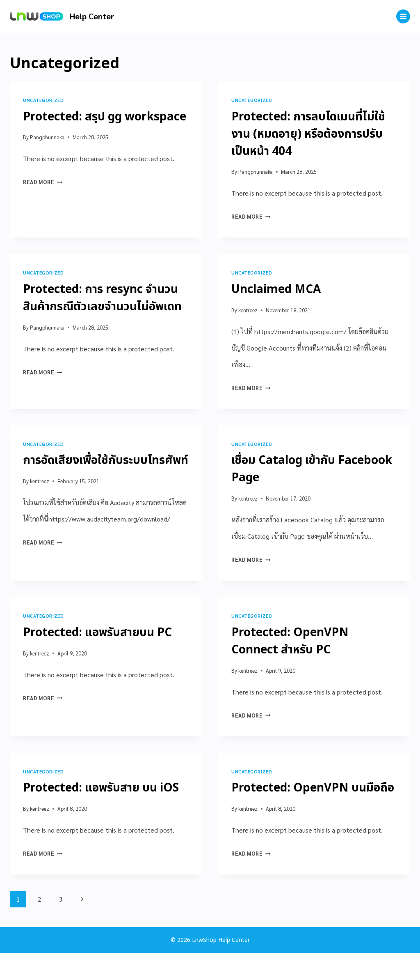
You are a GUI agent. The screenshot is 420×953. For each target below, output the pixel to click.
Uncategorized (43, 100)
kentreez (248, 310)
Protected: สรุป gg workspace (104, 117)
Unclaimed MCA (276, 289)
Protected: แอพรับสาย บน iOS (101, 788)
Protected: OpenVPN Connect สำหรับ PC (290, 641)
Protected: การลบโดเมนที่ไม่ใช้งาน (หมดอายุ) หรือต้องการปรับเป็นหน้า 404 (308, 134)
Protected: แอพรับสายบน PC (97, 632)
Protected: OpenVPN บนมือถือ (312, 788)
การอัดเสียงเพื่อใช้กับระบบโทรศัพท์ (105, 460)
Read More (42, 181)
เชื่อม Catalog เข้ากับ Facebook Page (311, 469)
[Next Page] (82, 899)
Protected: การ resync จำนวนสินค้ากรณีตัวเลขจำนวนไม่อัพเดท (102, 298)
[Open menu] (403, 16)
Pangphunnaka (47, 137)
